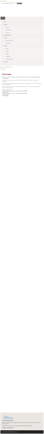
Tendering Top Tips (9, 59)
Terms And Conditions (8, 418)
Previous (4, 78)
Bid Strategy (37, 77)
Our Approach (8, 29)
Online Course (8, 43)
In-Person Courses (9, 40)
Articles (7, 51)
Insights (5, 45)
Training (5, 37)
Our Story (7, 32)
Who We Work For (7, 35)
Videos (7, 53)
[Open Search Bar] (4, 64)
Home (5, 21)
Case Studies (8, 56)
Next (7, 78)
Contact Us (6, 61)
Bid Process (32, 77)
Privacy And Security (8, 417)
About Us (5, 24)
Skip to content (3, 1)
